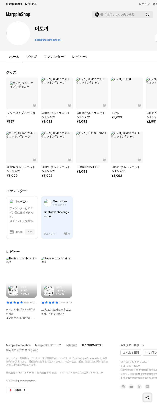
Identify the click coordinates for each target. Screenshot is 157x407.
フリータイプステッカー (21, 115)
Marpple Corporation (18, 345)
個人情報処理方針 (91, 344)
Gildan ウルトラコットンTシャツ (56, 115)
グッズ (31, 57)
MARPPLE (31, 3)
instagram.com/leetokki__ (48, 40)
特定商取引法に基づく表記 (22, 350)
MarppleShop (14, 3)
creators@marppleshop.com (141, 377)
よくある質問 (131, 352)
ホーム (14, 57)
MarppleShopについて (48, 345)
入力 (30, 231)
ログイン (144, 3)
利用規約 (71, 345)
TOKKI (115, 113)
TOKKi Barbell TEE (88, 167)
